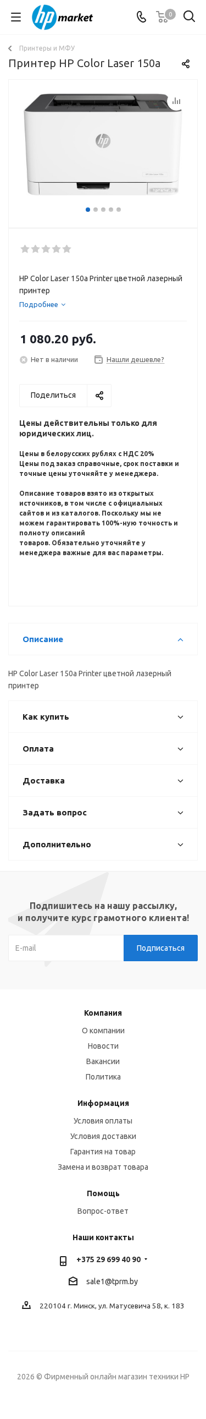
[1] (25, 249)
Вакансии (103, 1061)
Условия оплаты (103, 1120)
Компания (103, 1013)
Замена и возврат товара (103, 1167)
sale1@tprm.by (112, 1281)
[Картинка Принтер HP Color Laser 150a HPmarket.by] (103, 149)
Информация (103, 1103)
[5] (67, 249)
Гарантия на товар (103, 1151)
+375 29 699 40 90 (108, 1259)
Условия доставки (103, 1136)
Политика (103, 1076)
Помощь (103, 1193)
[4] (57, 249)
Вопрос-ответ (103, 1211)
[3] (46, 249)
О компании (103, 1030)
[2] (36, 249)
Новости (103, 1046)
